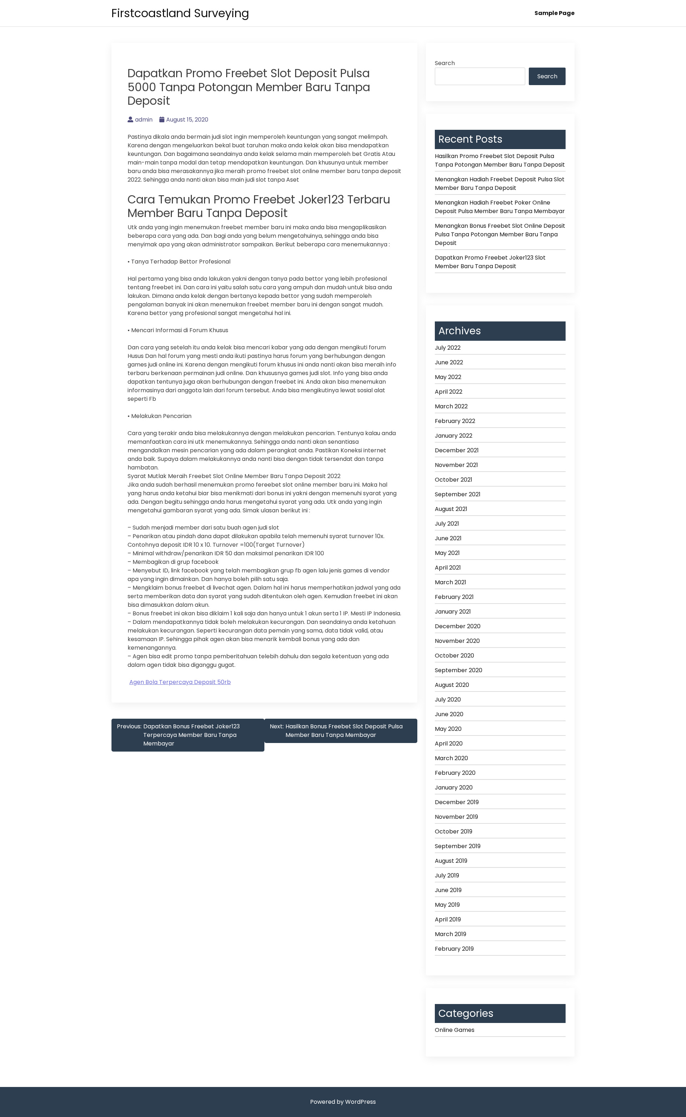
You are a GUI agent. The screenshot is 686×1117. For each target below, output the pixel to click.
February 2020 (455, 773)
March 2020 (451, 758)
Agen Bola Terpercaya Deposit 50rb (180, 682)
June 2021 (448, 538)
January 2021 (453, 611)
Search (445, 63)
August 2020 (452, 685)
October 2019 (453, 831)
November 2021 (456, 465)
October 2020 (454, 655)
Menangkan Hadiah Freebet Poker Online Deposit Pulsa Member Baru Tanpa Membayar (500, 206)
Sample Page (555, 13)
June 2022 (449, 362)
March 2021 (450, 582)
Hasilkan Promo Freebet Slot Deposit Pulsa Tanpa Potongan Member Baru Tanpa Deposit (500, 160)
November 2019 (456, 817)
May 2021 (447, 553)
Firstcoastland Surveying (180, 13)
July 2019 (447, 875)
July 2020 (448, 699)
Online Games (454, 1030)
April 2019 (448, 919)
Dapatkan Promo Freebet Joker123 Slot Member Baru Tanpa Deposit (490, 262)
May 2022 (448, 377)
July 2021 (447, 524)
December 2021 (457, 450)
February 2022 (455, 421)
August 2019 (451, 861)
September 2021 (458, 494)
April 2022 (448, 392)
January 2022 (453, 436)
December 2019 (457, 802)
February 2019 (454, 949)
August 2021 (451, 509)
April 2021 (448, 568)
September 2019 (458, 846)
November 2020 (457, 641)
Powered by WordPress (343, 1102)
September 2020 (458, 670)
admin (144, 119)
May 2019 (447, 905)
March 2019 (450, 934)
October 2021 (453, 480)
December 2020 (458, 626)
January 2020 (454, 787)
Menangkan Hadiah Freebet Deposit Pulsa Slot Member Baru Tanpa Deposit (500, 183)
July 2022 (448, 348)
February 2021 (454, 597)
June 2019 (448, 890)
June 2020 (449, 714)
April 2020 (449, 743)
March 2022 (451, 406)
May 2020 (448, 729)
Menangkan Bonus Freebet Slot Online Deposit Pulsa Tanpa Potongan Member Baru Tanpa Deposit (500, 234)
